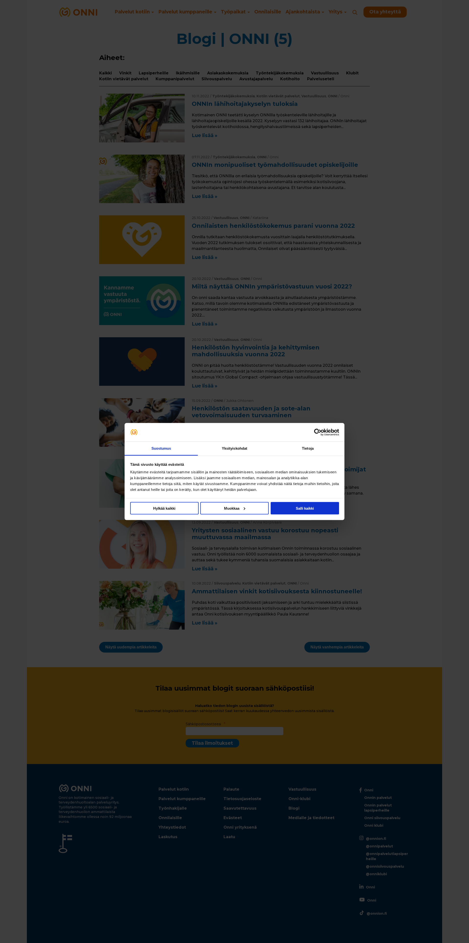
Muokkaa (231, 508)
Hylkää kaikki (164, 508)
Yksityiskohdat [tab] (234, 448)
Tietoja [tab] (308, 448)
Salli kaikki (305, 508)
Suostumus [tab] (161, 448)
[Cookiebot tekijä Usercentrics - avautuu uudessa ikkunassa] (317, 432)
